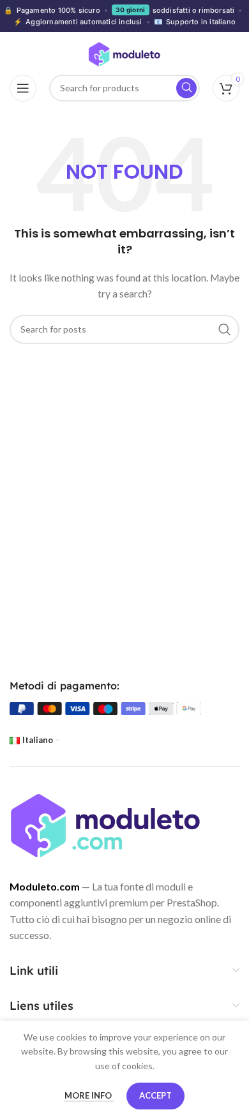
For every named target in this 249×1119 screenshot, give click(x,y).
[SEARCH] (224, 329)
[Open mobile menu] (23, 88)
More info (89, 1095)
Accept (155, 1095)
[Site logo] (124, 53)
